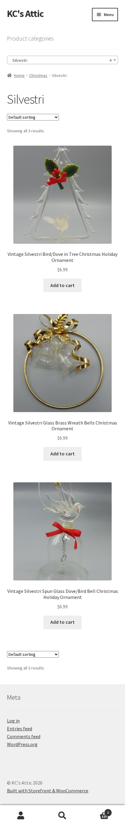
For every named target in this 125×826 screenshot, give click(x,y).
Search (62, 815)
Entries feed (19, 728)
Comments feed (23, 736)
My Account (21, 815)
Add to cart (62, 285)
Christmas (38, 75)
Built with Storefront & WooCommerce (47, 791)
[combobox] (62, 60)
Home (19, 75)
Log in (13, 721)
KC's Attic (25, 14)
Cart (96, 810)
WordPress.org (22, 744)
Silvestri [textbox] (61, 60)
